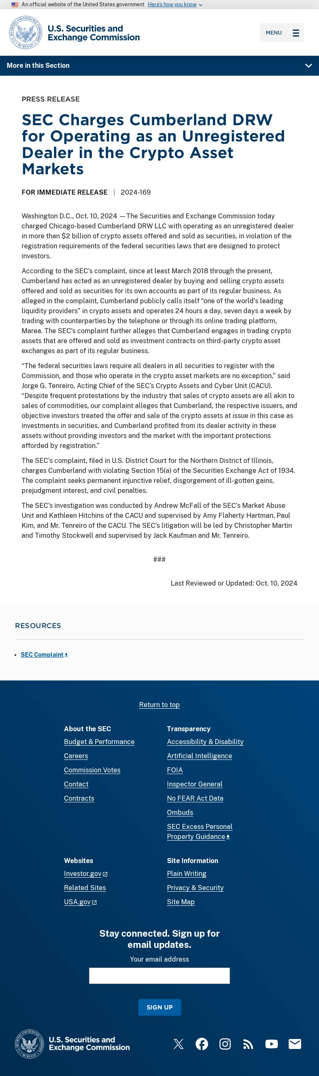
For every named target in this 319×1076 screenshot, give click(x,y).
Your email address (159, 959)
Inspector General (195, 784)
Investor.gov (82, 874)
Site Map (181, 902)
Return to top (159, 705)
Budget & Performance (99, 742)
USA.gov (77, 902)
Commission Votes (92, 770)
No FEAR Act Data (195, 798)
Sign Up (160, 1007)
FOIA (175, 770)
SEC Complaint (42, 654)
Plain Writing (186, 874)
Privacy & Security (195, 888)
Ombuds (180, 812)
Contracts (79, 798)
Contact (76, 784)
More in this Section (38, 65)
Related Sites (85, 888)
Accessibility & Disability (205, 742)
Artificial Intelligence (199, 756)
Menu (274, 32)
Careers (76, 756)
